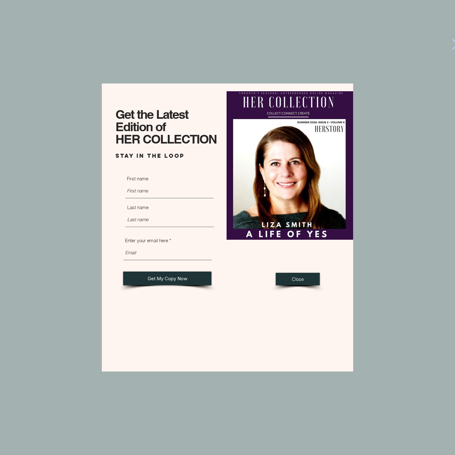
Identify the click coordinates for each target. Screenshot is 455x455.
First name (137, 178)
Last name (138, 207)
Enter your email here (146, 240)
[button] (298, 279)
